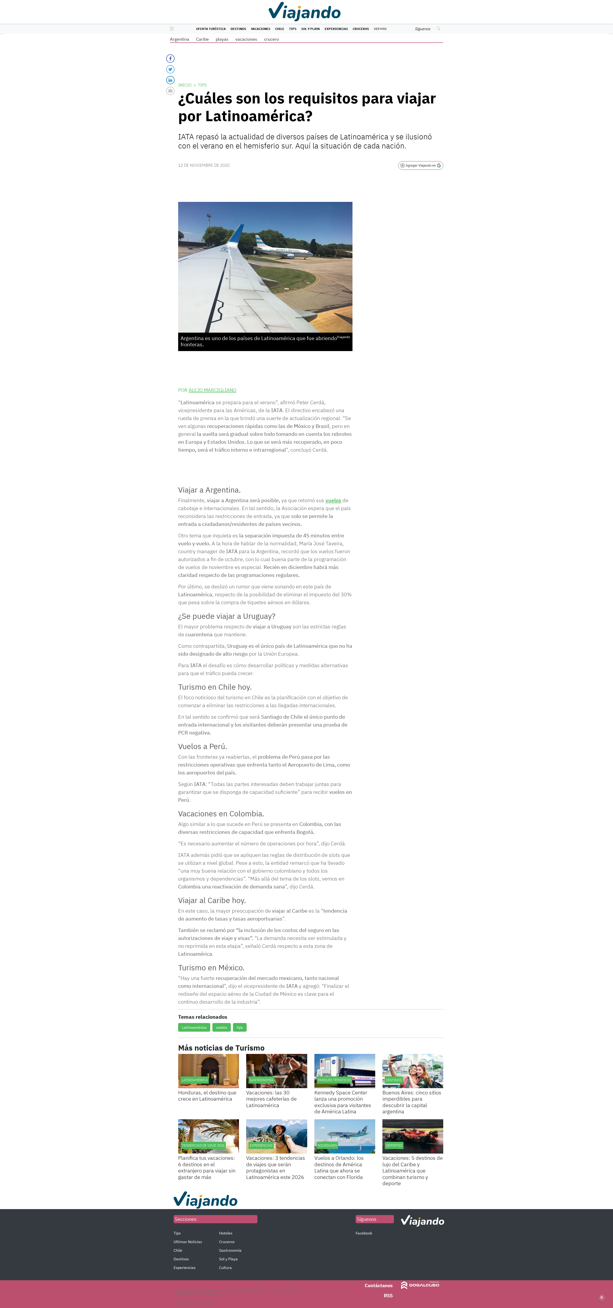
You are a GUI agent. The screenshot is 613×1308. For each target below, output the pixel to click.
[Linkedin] (170, 80)
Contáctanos (379, 1285)
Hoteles (226, 1233)
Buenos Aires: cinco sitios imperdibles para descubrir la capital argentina (411, 1102)
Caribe (202, 39)
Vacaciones (260, 29)
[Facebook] (170, 58)
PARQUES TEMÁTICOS (334, 1080)
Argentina (179, 39)
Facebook (364, 1233)
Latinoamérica (194, 1027)
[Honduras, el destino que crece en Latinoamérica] (208, 1071)
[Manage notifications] (602, 1297)
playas (222, 39)
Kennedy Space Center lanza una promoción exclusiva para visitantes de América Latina (342, 1102)
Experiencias (336, 29)
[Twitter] (170, 69)
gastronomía (261, 1080)
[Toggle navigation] (170, 29)
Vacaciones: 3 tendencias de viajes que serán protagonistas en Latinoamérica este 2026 (275, 1167)
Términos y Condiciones (194, 1302)
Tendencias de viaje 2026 (203, 1145)
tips (240, 1027)
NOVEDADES (327, 1145)
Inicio (185, 85)
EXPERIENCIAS (261, 1145)
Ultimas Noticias (188, 1241)
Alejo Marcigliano (212, 390)
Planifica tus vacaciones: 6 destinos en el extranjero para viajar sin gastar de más (206, 1167)
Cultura (225, 1267)
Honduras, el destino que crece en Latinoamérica (207, 1095)
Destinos (238, 29)
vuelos (333, 500)
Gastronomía (230, 1250)
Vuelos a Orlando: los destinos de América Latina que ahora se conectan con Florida (339, 1167)
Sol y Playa (310, 29)
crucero (271, 39)
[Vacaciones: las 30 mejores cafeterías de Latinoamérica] (276, 1071)
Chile (279, 29)
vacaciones (246, 39)
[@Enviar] (170, 91)
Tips (292, 29)
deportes (394, 1145)
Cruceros (361, 29)
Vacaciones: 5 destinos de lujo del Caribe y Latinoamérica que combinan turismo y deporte (412, 1170)
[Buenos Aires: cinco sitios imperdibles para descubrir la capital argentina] (412, 1071)
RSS (388, 1295)
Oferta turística (211, 29)
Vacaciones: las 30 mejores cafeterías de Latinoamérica (271, 1099)
